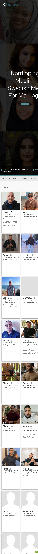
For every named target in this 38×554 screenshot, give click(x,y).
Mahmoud (28, 298)
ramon (26, 469)
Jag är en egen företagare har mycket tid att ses (11, 304)
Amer (5, 469)
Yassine (26, 255)
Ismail (26, 212)
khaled (6, 212)
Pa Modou (28, 511)
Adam (6, 255)
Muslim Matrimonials (9, 178)
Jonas (6, 298)
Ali (4, 511)
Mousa (6, 340)
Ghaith (6, 383)
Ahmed (6, 426)
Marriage (34, 178)
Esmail (26, 383)
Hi (3, 219)
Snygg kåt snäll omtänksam (10, 306)
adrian (26, 426)
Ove (24, 340)
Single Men (23, 178)
